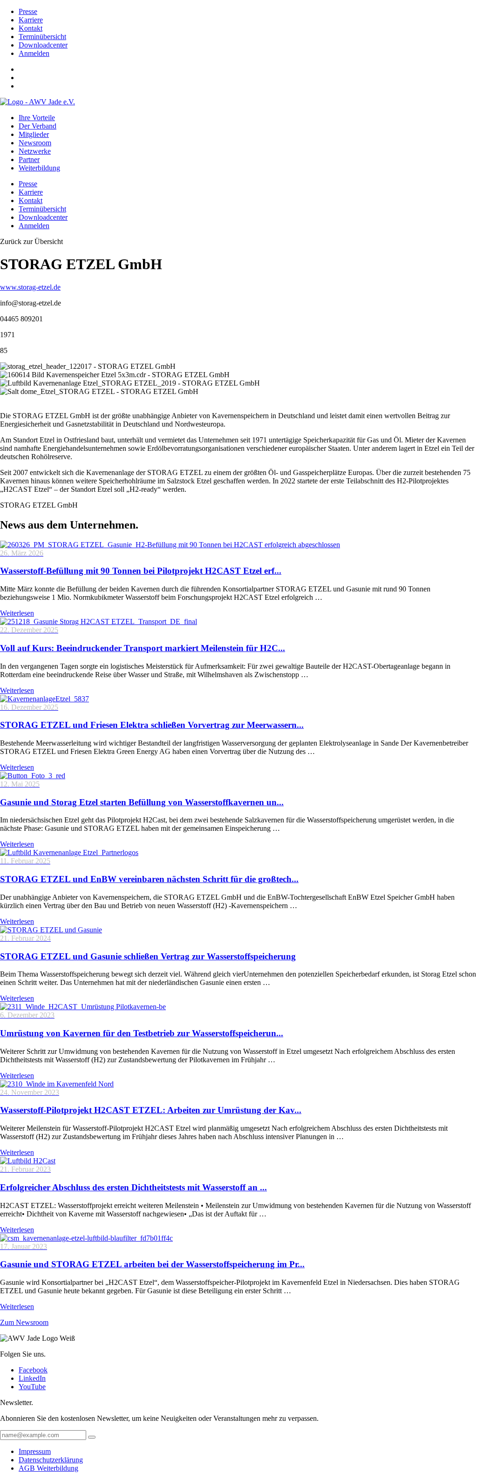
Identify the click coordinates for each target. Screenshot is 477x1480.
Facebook (33, 1370)
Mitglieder (34, 134)
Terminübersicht (42, 37)
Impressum (35, 1451)
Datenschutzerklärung (51, 1460)
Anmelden (34, 53)
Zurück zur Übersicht (31, 241)
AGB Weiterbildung (48, 1468)
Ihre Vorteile (37, 118)
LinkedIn (32, 1378)
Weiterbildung (39, 168)
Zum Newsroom (24, 1322)
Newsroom (35, 143)
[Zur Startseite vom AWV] (37, 102)
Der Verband (37, 126)
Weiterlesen (17, 613)
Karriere (31, 20)
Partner (29, 159)
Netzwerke (35, 151)
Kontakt (30, 28)
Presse (28, 11)
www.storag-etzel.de (30, 287)
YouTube (32, 1387)
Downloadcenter (43, 45)
